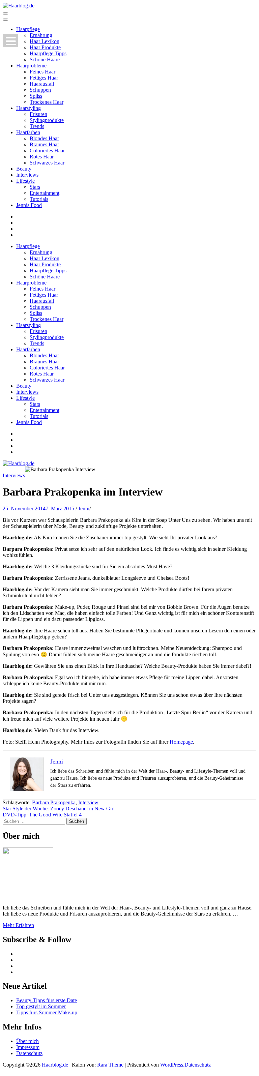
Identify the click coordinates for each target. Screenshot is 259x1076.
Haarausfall (42, 84)
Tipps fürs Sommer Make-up (46, 1012)
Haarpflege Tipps (48, 53)
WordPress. (172, 1065)
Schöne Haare (45, 59)
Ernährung (41, 35)
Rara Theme (110, 1065)
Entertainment (44, 193)
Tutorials (39, 199)
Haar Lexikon (44, 41)
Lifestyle (25, 181)
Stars (35, 187)
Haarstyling (28, 108)
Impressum (27, 1047)
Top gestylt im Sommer (41, 1006)
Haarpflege (28, 29)
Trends (37, 126)
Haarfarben (28, 132)
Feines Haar (42, 71)
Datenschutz (29, 1053)
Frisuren (38, 114)
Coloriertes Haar (47, 150)
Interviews (27, 175)
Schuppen (40, 90)
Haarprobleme (31, 65)
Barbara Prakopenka (54, 802)
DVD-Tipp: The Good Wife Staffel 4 (42, 814)
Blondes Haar (44, 138)
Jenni (83, 508)
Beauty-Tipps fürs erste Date (46, 1000)
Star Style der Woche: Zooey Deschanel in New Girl (59, 808)
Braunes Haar (44, 144)
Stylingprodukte (47, 120)
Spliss (36, 96)
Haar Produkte (45, 47)
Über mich (27, 1041)
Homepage (181, 742)
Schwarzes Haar (47, 163)
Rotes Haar (42, 156)
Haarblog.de (55, 1065)
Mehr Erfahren (18, 925)
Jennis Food (29, 205)
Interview (88, 802)
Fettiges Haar (44, 78)
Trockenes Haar (46, 102)
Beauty (23, 169)
